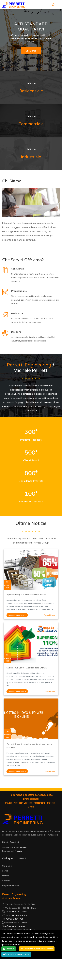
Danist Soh (12, 847)
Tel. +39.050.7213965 (16, 911)
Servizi (5, 871)
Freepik (18, 851)
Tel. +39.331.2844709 (13, 919)
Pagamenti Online (10, 885)
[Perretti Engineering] (14, 4)
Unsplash (23, 847)
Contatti (6, 880)
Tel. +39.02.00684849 (16, 915)
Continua (9, 949)
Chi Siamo (7, 866)
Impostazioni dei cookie (17, 954)
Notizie (5, 876)
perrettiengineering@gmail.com (20, 930)
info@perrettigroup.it (15, 926)
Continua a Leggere (16, 615)
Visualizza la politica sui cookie (38, 949)
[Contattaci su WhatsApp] (53, 4)
